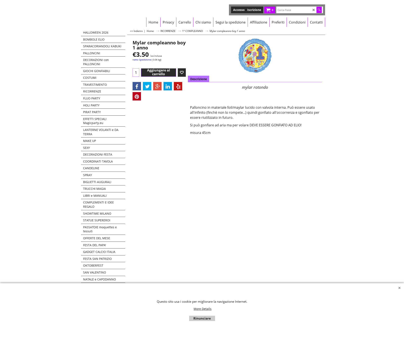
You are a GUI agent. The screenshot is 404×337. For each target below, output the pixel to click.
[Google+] (157, 86)
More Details (202, 309)
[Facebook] (137, 86)
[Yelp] (178, 86)
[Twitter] (147, 86)
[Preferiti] (182, 73)
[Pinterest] (137, 96)
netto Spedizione (142, 59)
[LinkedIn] (167, 86)
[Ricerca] (319, 10)
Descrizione (198, 79)
